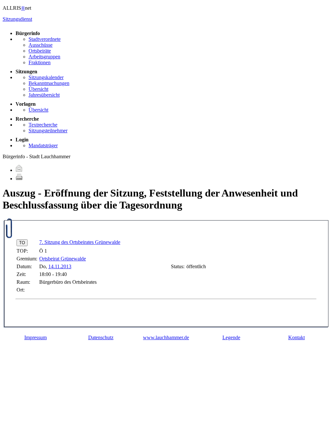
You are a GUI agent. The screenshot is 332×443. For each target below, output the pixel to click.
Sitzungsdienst (17, 19)
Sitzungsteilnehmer (48, 130)
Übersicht (38, 89)
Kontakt (296, 337)
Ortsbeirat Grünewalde (62, 258)
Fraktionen (40, 62)
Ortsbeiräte (40, 51)
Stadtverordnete (45, 39)
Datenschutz (100, 337)
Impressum (35, 337)
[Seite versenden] (19, 170)
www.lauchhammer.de (166, 337)
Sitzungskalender (46, 77)
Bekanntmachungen (49, 83)
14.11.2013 (59, 266)
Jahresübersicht (44, 95)
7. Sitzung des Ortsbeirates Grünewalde (79, 242)
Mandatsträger (43, 145)
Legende (231, 337)
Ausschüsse (41, 45)
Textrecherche (43, 124)
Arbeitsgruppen (44, 56)
